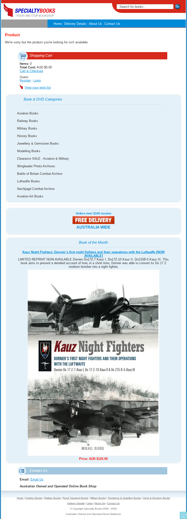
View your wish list (38, 87)
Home (58, 24)
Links (90, 503)
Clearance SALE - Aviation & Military (43, 158)
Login (37, 80)
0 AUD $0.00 (36, 67)
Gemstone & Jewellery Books (124, 498)
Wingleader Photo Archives (36, 166)
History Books (27, 136)
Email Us (36, 479)
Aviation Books (27, 113)
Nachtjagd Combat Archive (36, 189)
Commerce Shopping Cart (183, 515)
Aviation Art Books (30, 196)
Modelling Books (28, 151)
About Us (95, 24)
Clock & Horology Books (156, 498)
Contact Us (112, 24)
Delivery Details (75, 24)
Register (25, 80)
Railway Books (27, 121)
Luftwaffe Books (28, 181)
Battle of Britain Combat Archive (39, 174)
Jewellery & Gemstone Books (38, 143)
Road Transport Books (75, 498)
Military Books (27, 128)
